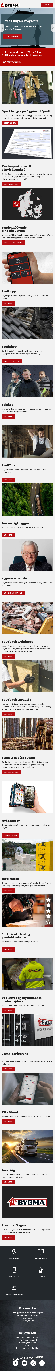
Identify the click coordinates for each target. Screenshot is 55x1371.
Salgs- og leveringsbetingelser (27, 1337)
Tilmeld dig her (10, 835)
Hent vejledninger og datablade (28, 1348)
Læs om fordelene (12, 361)
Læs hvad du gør (11, 184)
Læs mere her (12, 36)
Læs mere (8, 303)
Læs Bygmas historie (13, 593)
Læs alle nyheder (11, 772)
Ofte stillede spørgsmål (27, 1340)
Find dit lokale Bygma (13, 243)
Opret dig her (10, 123)
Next (53, 28)
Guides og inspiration (27, 1342)
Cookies (28, 1345)
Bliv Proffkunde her (12, 62)
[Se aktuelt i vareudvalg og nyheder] (27, 912)
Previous (2, 28)
